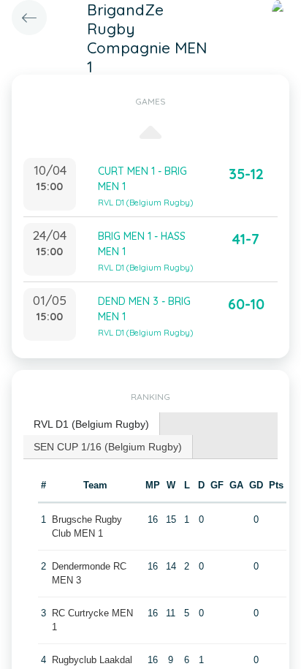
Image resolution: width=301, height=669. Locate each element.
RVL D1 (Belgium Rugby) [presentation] (91, 424)
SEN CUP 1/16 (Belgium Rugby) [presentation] (108, 447)
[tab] (91, 424)
